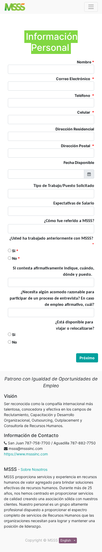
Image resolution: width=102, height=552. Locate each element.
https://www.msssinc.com (26, 454)
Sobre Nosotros (34, 469)
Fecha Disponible (79, 162)
